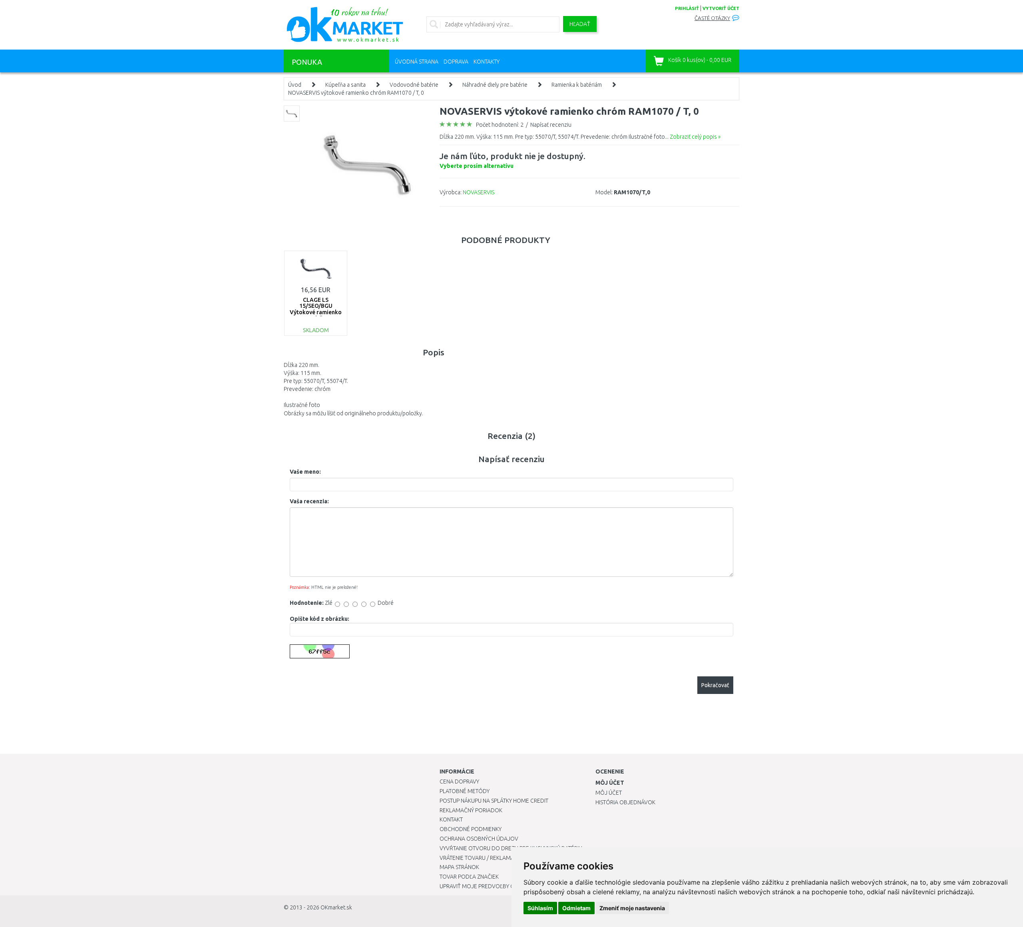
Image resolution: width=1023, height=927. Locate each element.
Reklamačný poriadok (471, 810)
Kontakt (451, 819)
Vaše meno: (305, 471)
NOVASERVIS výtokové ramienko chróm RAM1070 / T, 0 (356, 93)
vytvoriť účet (721, 8)
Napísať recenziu (550, 125)
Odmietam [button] (576, 908)
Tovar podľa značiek (469, 876)
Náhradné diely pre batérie (494, 85)
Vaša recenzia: (309, 501)
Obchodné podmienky (471, 829)
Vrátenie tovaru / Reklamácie (481, 858)
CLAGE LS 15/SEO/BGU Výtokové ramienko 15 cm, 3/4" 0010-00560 (316, 312)
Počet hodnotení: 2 (499, 125)
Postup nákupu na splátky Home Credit (494, 800)
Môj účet (608, 792)
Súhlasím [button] (540, 908)
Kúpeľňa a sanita (345, 85)
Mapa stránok (459, 867)
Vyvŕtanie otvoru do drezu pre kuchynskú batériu (511, 848)
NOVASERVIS (478, 192)
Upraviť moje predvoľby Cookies (486, 886)
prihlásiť (687, 8)
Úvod (294, 85)
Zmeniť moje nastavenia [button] (632, 908)
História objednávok (625, 802)
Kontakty (487, 61)
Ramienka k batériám (576, 85)
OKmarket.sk (336, 907)
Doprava (456, 61)
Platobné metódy (465, 791)
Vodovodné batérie (414, 85)
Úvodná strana (416, 61)
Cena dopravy (459, 781)
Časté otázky (712, 18)
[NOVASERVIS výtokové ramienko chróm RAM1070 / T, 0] (369, 164)
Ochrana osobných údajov (479, 838)
